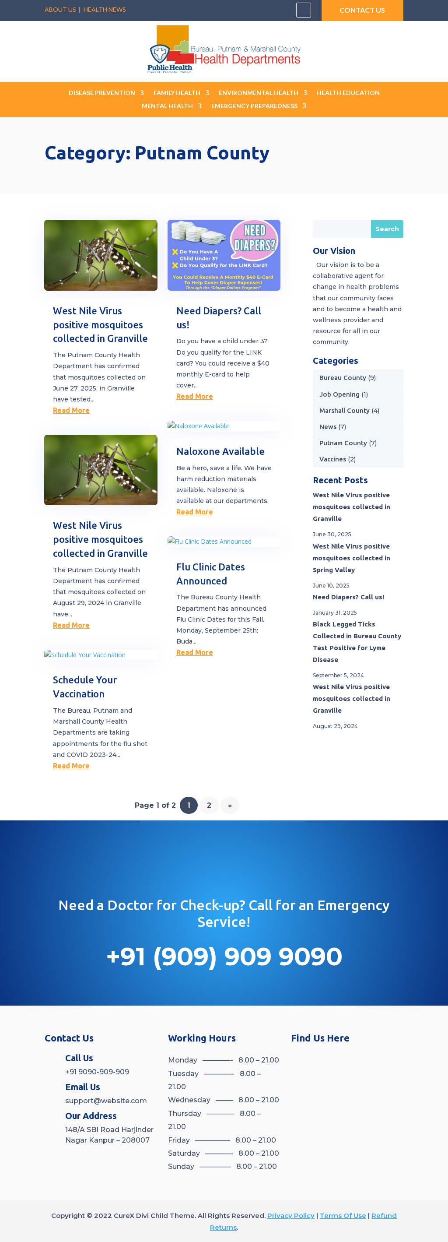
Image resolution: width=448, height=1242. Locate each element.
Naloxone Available (220, 451)
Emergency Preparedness (254, 106)
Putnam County (343, 443)
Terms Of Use (343, 1215)
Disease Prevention (102, 93)
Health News (105, 9)
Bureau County (342, 377)
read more (71, 410)
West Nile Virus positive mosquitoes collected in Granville (100, 324)
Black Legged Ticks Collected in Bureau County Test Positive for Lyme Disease (357, 641)
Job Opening (339, 394)
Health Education (348, 93)
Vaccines (332, 459)
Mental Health (167, 106)
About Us (60, 9)
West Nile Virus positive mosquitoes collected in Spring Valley (351, 558)
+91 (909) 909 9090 (224, 956)
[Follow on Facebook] (303, 10)
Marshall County (344, 410)
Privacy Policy (291, 1215)
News (327, 426)
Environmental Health (258, 93)
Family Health (177, 93)
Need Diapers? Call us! (348, 597)
